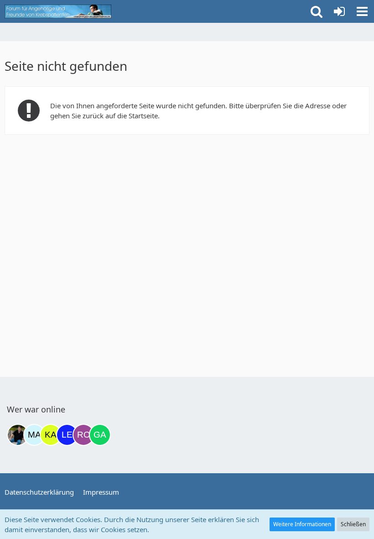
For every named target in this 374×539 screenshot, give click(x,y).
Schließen (353, 524)
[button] (362, 11)
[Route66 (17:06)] (83, 435)
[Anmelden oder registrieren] (339, 11)
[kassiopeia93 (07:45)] (51, 435)
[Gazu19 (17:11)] (100, 435)
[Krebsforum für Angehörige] (58, 11)
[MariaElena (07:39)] (34, 435)
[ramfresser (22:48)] (18, 435)
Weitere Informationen (302, 524)
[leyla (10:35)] (67, 435)
